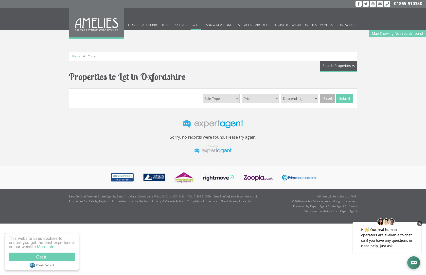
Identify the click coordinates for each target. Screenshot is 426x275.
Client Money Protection (236, 201)
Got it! (42, 257)
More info (45, 246)
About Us (262, 25)
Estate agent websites (317, 211)
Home (132, 25)
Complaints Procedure (202, 201)
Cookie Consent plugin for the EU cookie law (42, 265)
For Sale (181, 25)
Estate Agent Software (342, 206)
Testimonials (322, 25)
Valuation (300, 25)
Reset (327, 98)
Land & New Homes (219, 25)
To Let (196, 25)
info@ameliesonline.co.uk (240, 196)
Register (281, 25)
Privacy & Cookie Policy (168, 201)
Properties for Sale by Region (88, 201)
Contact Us (346, 25)
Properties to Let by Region (130, 201)
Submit (344, 98)
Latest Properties (155, 25)
